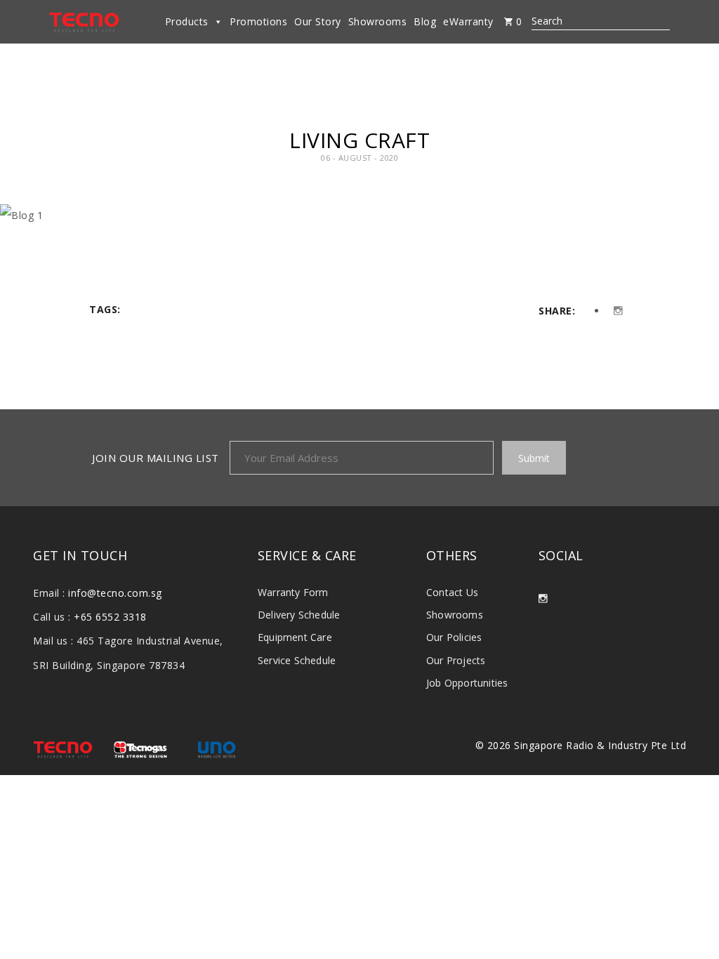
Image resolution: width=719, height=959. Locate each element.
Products (187, 21)
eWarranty (468, 21)
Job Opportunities (467, 682)
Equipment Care (295, 637)
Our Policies (454, 637)
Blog (425, 21)
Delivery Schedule (299, 614)
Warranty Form (293, 592)
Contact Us (452, 592)
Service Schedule (297, 660)
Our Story (317, 21)
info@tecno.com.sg (115, 593)
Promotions (258, 21)
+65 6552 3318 (110, 616)
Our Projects (455, 660)
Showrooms (377, 21)
